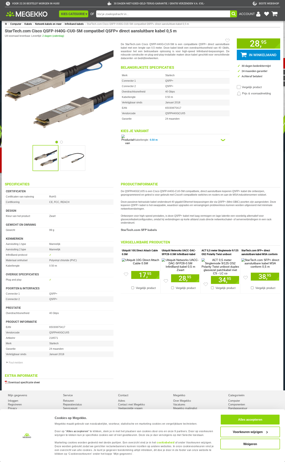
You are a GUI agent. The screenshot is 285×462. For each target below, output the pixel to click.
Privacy (12, 408)
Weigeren (250, 444)
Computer (15, 24)
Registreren (15, 404)
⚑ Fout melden (14, 362)
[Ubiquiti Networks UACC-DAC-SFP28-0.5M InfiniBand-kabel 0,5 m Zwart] (180, 264)
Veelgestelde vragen (130, 408)
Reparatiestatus (72, 404)
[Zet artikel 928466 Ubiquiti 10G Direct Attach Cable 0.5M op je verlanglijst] (126, 274)
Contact (123, 395)
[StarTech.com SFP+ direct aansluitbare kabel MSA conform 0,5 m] (260, 262)
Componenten (236, 404)
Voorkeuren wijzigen (248, 432)
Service (68, 395)
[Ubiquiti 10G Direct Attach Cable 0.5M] (140, 260)
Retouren (68, 400)
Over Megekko (182, 400)
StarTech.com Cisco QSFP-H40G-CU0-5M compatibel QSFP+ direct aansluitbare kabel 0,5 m (138, 24)
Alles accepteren (250, 419)
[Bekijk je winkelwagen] (274, 14)
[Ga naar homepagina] (31, 14)
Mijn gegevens (17, 395)
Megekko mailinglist (185, 408)
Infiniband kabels (74, 24)
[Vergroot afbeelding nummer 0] (45, 158)
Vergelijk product (252, 87)
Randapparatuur (237, 408)
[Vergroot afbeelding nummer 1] (72, 158)
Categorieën (236, 395)
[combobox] (163, 13)
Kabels (28, 24)
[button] (73, 13)
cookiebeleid (165, 442)
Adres (121, 400)
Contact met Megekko (131, 404)
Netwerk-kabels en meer (48, 24)
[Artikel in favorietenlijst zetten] (227, 40)
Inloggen (13, 400)
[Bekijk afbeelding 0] (56, 142)
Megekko (179, 395)
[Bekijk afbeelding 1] (61, 142)
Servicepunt (70, 408)
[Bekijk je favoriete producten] (266, 14)
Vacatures (179, 404)
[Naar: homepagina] (6, 24)
